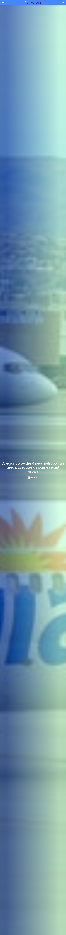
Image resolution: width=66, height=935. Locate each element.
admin (35, 477)
